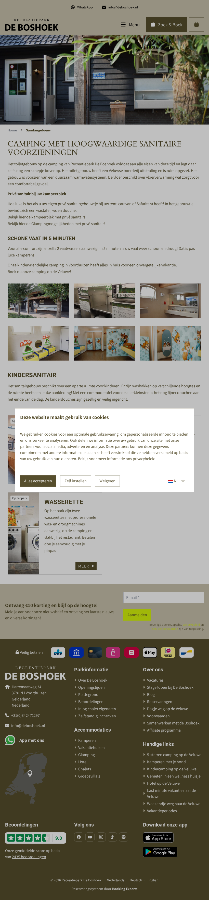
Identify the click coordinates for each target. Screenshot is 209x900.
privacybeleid (144, 458)
